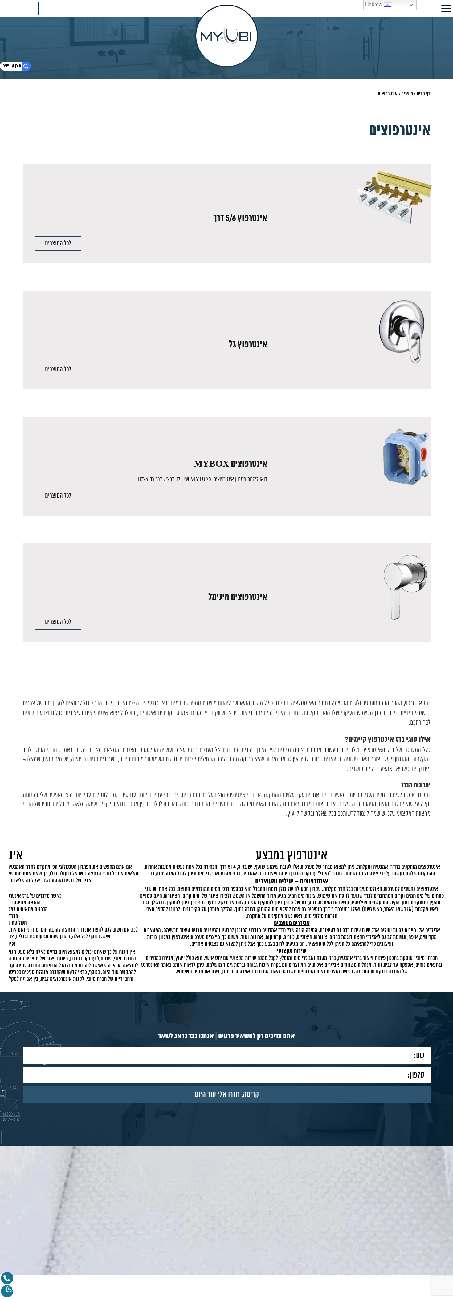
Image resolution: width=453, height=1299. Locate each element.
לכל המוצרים (58, 243)
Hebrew (374, 4)
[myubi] (226, 36)
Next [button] (13, 897)
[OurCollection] (31, 8)
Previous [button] (440, 897)
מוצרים (407, 94)
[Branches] (16, 8)
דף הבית (424, 94)
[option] (226, 908)
